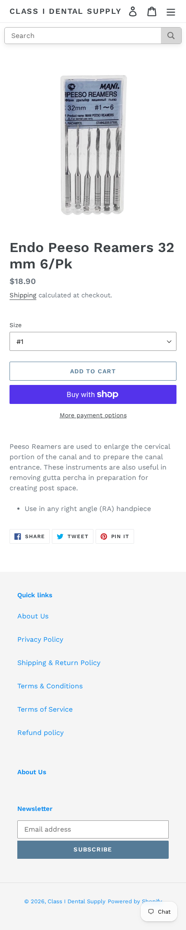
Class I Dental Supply (66, 11)
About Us (32, 616)
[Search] (171, 36)
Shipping (23, 295)
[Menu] (170, 11)
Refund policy (40, 732)
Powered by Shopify (135, 901)
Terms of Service (45, 709)
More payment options (93, 415)
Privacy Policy (40, 639)
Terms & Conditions (50, 686)
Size (16, 325)
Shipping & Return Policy (58, 663)
